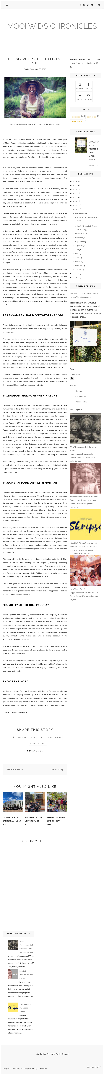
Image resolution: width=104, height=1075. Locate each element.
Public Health (77, 121)
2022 (75, 197)
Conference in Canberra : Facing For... (12, 821)
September (80, 241)
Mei (76, 253)
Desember (79, 213)
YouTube (88, 99)
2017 (75, 273)
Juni (77, 249)
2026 (75, 181)
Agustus (79, 245)
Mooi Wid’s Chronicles (52, 26)
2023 (75, 193)
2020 (75, 201)
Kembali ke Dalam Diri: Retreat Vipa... (56, 821)
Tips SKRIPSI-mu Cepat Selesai (26, 1007)
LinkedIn (80, 99)
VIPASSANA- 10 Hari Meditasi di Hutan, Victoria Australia (94, 150)
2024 (75, 189)
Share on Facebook (25, 738)
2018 (75, 209)
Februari (78, 265)
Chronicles (38, 751)
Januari (78, 269)
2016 (75, 277)
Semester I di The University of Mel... (33, 821)
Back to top (93, 1067)
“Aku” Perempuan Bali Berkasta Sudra (26, 945)
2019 (75, 205)
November (79, 234)
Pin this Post (39, 744)
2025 (75, 185)
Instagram (80, 88)
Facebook (88, 88)
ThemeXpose (25, 1068)
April (77, 257)
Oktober (79, 237)
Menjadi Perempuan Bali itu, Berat (26, 974)
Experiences (91, 117)
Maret (77, 261)
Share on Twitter (52, 738)
